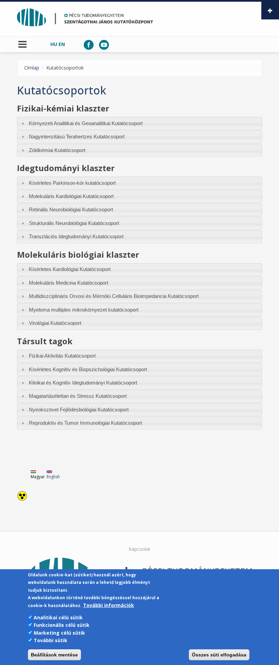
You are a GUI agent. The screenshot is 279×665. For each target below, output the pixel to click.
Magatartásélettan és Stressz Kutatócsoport (78, 396)
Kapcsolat (139, 549)
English (53, 477)
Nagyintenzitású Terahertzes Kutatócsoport (77, 136)
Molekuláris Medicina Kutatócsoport (68, 283)
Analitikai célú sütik (58, 617)
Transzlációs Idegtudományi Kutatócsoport (76, 236)
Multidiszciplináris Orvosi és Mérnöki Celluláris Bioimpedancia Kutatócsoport (114, 296)
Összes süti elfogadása (219, 655)
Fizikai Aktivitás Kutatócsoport (62, 356)
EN (62, 44)
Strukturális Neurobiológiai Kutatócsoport (74, 223)
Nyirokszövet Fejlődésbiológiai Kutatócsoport (79, 409)
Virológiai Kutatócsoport (55, 323)
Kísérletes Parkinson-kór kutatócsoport (72, 183)
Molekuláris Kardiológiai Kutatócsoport (71, 196)
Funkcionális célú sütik (61, 625)
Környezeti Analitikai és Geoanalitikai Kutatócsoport (86, 123)
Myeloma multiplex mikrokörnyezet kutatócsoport (83, 310)
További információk (108, 605)
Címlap (31, 67)
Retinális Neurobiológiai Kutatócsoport (71, 209)
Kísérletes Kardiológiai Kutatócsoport (70, 269)
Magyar (38, 477)
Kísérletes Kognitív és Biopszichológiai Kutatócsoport (88, 369)
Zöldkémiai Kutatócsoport (57, 150)
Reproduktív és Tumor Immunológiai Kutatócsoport (85, 423)
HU (53, 44)
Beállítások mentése (54, 655)
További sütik (50, 640)
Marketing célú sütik (59, 633)
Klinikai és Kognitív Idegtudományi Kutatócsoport (83, 383)
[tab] (139, 123)
